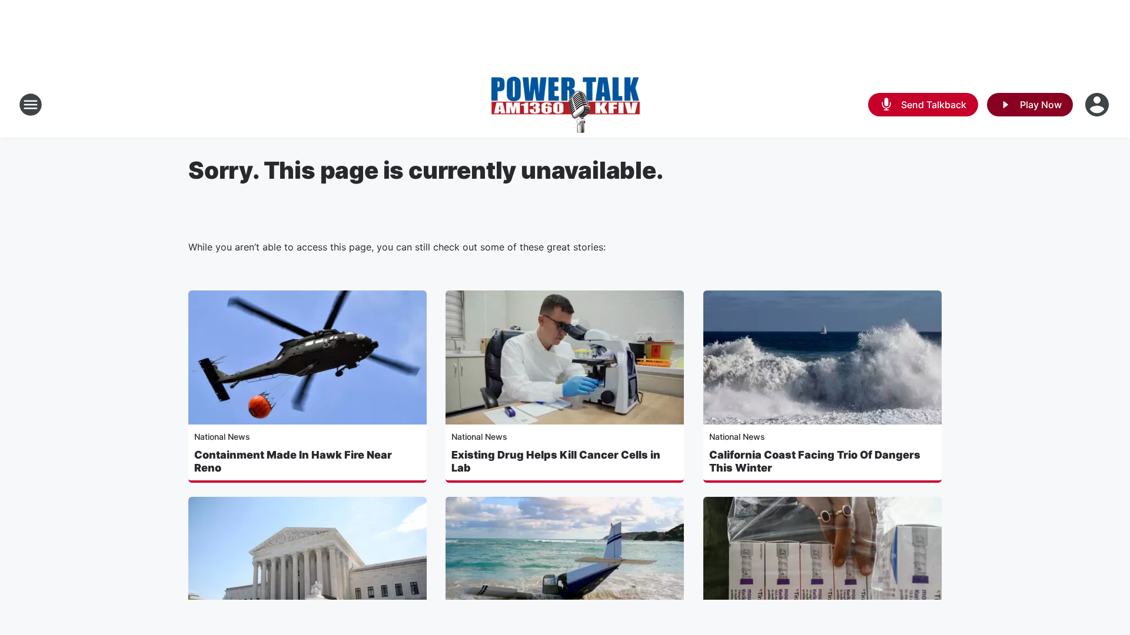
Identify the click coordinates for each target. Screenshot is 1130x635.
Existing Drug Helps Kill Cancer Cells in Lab (555, 461)
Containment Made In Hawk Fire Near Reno (293, 461)
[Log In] (1098, 104)
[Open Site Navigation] (30, 104)
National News (222, 437)
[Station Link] (565, 104)
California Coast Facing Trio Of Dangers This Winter (814, 461)
